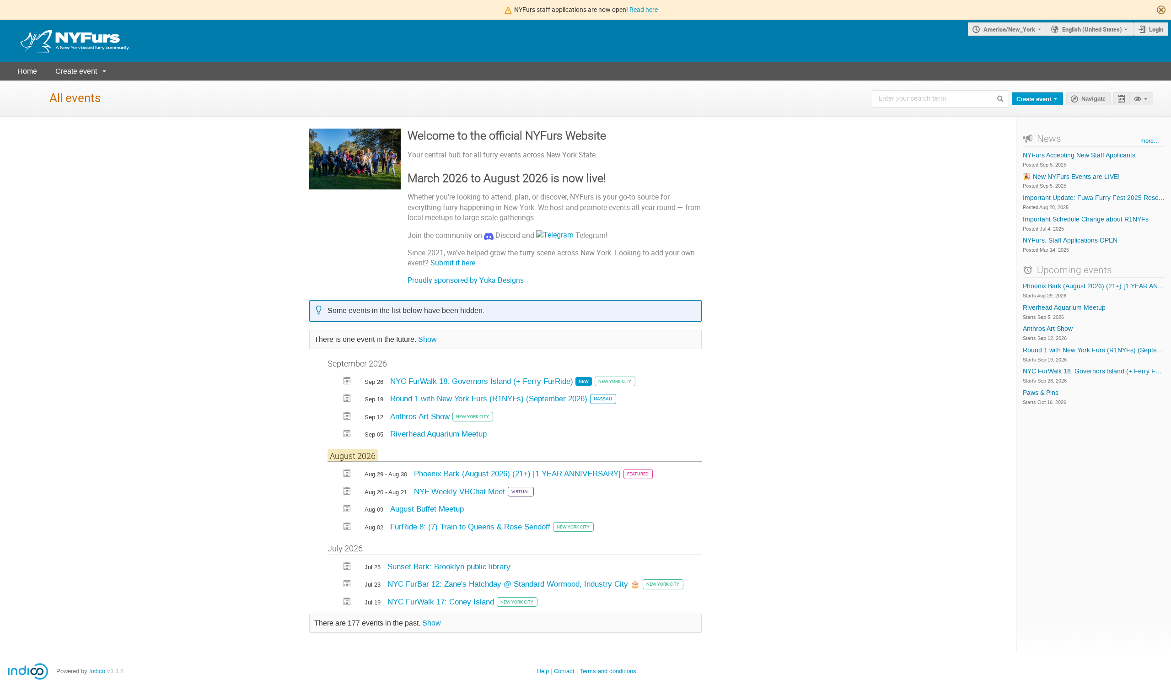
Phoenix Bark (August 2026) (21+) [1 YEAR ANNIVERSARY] (518, 474)
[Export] (1121, 99)
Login (1156, 29)
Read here (643, 9)
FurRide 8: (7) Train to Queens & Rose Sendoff (471, 527)
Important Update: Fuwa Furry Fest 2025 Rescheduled (1094, 198)
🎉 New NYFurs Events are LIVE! (1071, 177)
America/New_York (1009, 29)
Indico (97, 671)
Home (27, 71)
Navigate (1093, 99)
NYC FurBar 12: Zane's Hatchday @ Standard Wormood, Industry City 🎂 (514, 584)
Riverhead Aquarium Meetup (438, 434)
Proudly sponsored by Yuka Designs (466, 280)
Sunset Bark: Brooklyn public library (448, 566)
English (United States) (1092, 29)
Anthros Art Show (421, 416)
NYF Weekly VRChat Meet (460, 491)
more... (1149, 141)
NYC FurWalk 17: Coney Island (441, 602)
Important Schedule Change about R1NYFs (1086, 220)
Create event (76, 71)
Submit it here (452, 263)
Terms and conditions (608, 671)
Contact (564, 671)
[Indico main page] (66, 41)
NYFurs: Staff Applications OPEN (1070, 241)
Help (543, 671)
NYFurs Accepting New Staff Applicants (1079, 155)
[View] (1141, 99)
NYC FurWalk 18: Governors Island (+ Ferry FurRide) (482, 381)
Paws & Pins (1040, 393)
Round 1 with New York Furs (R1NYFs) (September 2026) (490, 399)
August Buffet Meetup (427, 509)
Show (427, 339)
